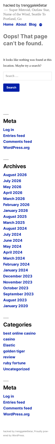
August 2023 (15, 300)
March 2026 (14, 198)
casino (9, 339)
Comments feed (17, 141)
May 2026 (12, 187)
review (9, 357)
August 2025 (15, 216)
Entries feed (14, 135)
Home (8, 24)
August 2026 (15, 175)
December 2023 (17, 276)
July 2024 (12, 234)
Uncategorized (16, 369)
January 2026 (15, 210)
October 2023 (15, 288)
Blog (33, 24)
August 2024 (15, 228)
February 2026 (16, 204)
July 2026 (12, 181)
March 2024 (14, 258)
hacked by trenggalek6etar (25, 5)
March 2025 (14, 222)
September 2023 (18, 294)
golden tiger (14, 351)
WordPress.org (16, 147)
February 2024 (16, 264)
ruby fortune (14, 363)
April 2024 (12, 252)
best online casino (19, 333)
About (21, 24)
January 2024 (15, 270)
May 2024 (12, 246)
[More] (40, 25)
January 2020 (15, 306)
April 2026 (12, 192)
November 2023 (17, 282)
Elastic (9, 345)
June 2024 (12, 240)
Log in (8, 129)
